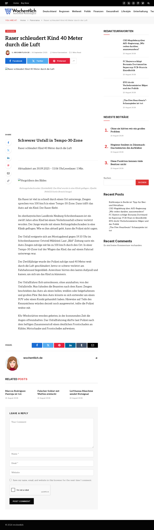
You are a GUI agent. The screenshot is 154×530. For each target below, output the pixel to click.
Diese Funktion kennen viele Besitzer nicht (127, 163)
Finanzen (98, 11)
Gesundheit (112, 11)
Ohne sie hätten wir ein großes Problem (128, 130)
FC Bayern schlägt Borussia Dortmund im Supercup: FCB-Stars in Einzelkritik (135, 66)
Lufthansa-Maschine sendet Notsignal (81, 392)
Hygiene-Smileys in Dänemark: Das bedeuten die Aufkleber (128, 146)
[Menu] (6, 3)
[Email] (8, 173)
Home (16, 3)
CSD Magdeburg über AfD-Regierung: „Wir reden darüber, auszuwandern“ (134, 45)
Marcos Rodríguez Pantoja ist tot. (15, 392)
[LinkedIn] (8, 158)
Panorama (10, 31)
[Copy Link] (8, 181)
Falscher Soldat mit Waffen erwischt (48, 392)
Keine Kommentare (59, 52)
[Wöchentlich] (20, 11)
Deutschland (50, 11)
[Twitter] (8, 150)
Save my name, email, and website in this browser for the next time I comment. (52, 480)
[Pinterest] (8, 166)
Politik (87, 11)
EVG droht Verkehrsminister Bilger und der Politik (135, 85)
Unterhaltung (140, 11)
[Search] (148, 3)
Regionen (64, 11)
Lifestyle (126, 11)
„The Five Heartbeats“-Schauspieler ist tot (135, 102)
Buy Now (25, 3)
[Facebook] (8, 143)
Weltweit (76, 11)
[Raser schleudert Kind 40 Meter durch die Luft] (51, 97)
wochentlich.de (21, 52)
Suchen (107, 178)
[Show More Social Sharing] (74, 61)
